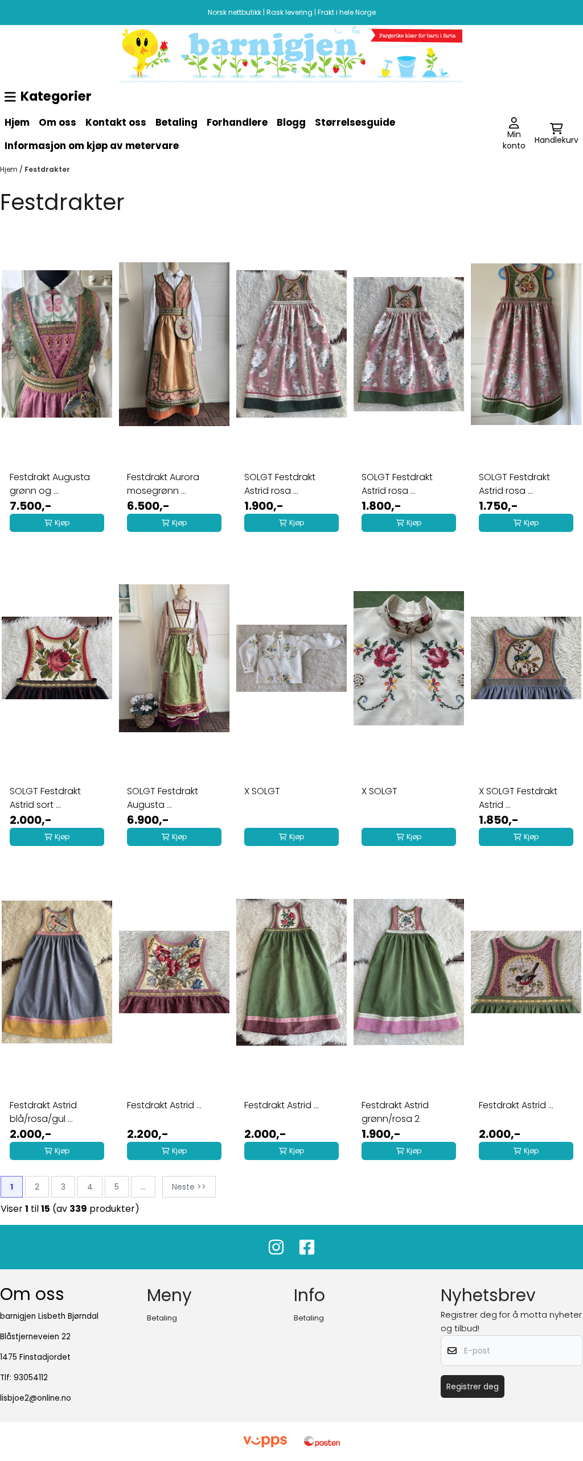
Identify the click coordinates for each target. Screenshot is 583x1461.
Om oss (57, 122)
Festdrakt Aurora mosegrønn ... (163, 484)
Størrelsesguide (355, 122)
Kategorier (56, 96)
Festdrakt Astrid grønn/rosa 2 (395, 1112)
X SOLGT (262, 791)
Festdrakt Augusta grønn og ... (50, 484)
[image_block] (291, 53)
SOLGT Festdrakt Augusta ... (162, 798)
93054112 (31, 1377)
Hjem (17, 122)
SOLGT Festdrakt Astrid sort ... (45, 798)
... (143, 1186)
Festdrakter (47, 169)
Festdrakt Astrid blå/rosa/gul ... (43, 1112)
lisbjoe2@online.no (35, 1398)
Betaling (176, 122)
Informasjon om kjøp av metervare (92, 145)
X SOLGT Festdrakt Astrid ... (518, 798)
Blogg (291, 122)
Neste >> (189, 1186)
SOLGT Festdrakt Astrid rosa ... (279, 484)
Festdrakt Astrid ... (164, 1105)
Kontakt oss (115, 122)
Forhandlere (237, 122)
